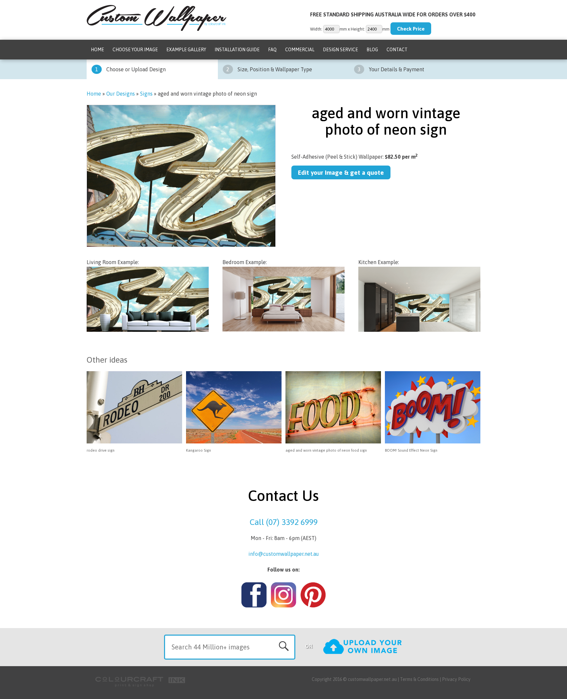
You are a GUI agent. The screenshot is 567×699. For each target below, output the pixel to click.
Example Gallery (186, 49)
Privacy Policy (456, 679)
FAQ (272, 49)
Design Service (340, 49)
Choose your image (135, 49)
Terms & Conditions (419, 679)
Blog (372, 49)
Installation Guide (237, 49)
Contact (397, 49)
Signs (146, 94)
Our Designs (120, 94)
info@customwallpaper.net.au (283, 554)
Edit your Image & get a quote (341, 172)
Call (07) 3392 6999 (284, 522)
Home (97, 49)
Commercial (299, 49)
